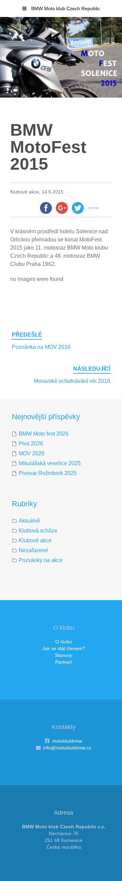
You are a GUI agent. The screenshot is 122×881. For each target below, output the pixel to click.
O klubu (63, 641)
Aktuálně (29, 521)
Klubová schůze (38, 530)
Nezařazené (33, 550)
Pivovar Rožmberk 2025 (48, 473)
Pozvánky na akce (41, 560)
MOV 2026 (31, 453)
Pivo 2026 (31, 443)
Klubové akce (35, 540)
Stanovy (63, 655)
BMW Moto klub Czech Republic (65, 8)
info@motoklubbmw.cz (67, 747)
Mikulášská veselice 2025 (50, 463)
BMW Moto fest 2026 (43, 434)
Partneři (63, 662)
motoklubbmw (67, 741)
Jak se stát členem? (63, 648)
